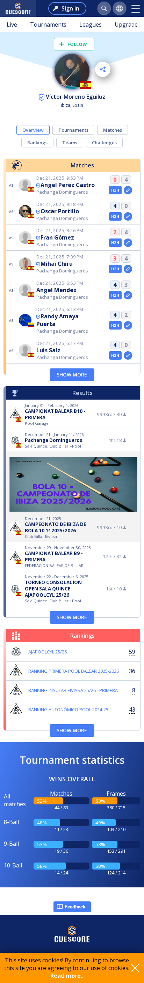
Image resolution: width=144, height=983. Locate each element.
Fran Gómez (57, 237)
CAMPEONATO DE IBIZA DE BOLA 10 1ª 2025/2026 (55, 527)
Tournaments (48, 24)
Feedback (75, 906)
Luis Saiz (48, 350)
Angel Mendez (56, 290)
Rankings (37, 142)
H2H (115, 190)
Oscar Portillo (60, 211)
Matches (112, 130)
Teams (69, 142)
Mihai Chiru (57, 264)
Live (12, 24)
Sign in (70, 8)
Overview (33, 130)
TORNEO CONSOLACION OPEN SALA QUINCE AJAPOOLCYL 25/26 (53, 588)
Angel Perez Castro (68, 185)
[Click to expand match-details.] (128, 190)
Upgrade (126, 24)
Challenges (104, 142)
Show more (72, 374)
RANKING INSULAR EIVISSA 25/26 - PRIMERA (73, 690)
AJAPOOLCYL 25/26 (47, 652)
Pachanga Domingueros (53, 440)
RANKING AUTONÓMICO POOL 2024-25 (68, 709)
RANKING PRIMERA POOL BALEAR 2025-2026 (73, 671)
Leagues (90, 24)
